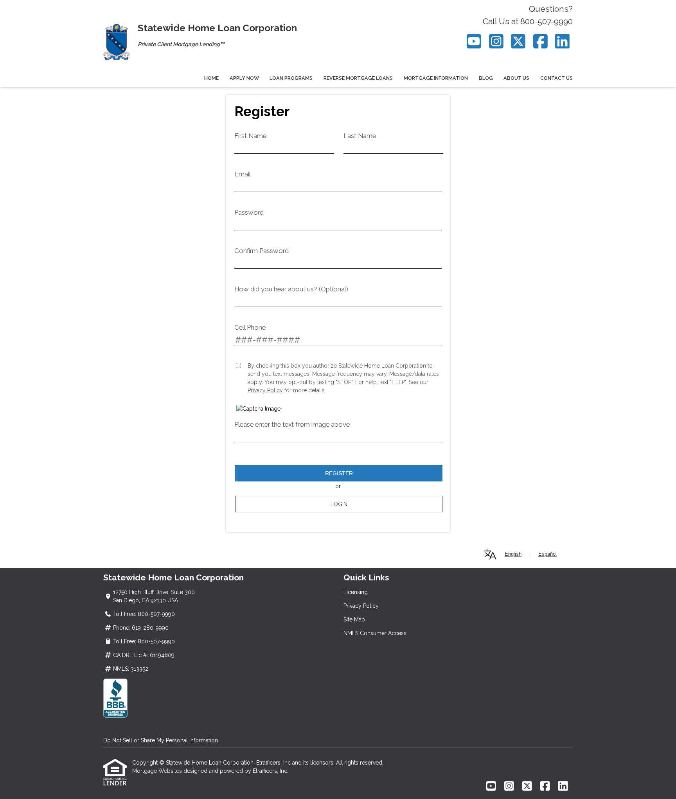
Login (339, 504)
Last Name (359, 136)
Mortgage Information (436, 78)
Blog (486, 78)
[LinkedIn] (562, 41)
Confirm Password (261, 251)
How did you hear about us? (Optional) (291, 289)
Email (242, 174)
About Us (516, 78)
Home (211, 78)
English (513, 554)
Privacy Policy (265, 390)
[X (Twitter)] (518, 41)
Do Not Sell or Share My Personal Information (160, 740)
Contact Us (556, 78)
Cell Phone (250, 327)
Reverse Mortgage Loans (358, 78)
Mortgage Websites (157, 771)
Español (547, 554)
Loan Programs (291, 78)
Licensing (355, 592)
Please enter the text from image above (292, 424)
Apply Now (244, 78)
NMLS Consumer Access (374, 633)
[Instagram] (496, 41)
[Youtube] (474, 41)
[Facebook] (540, 41)
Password (249, 212)
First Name (250, 136)
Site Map (354, 619)
